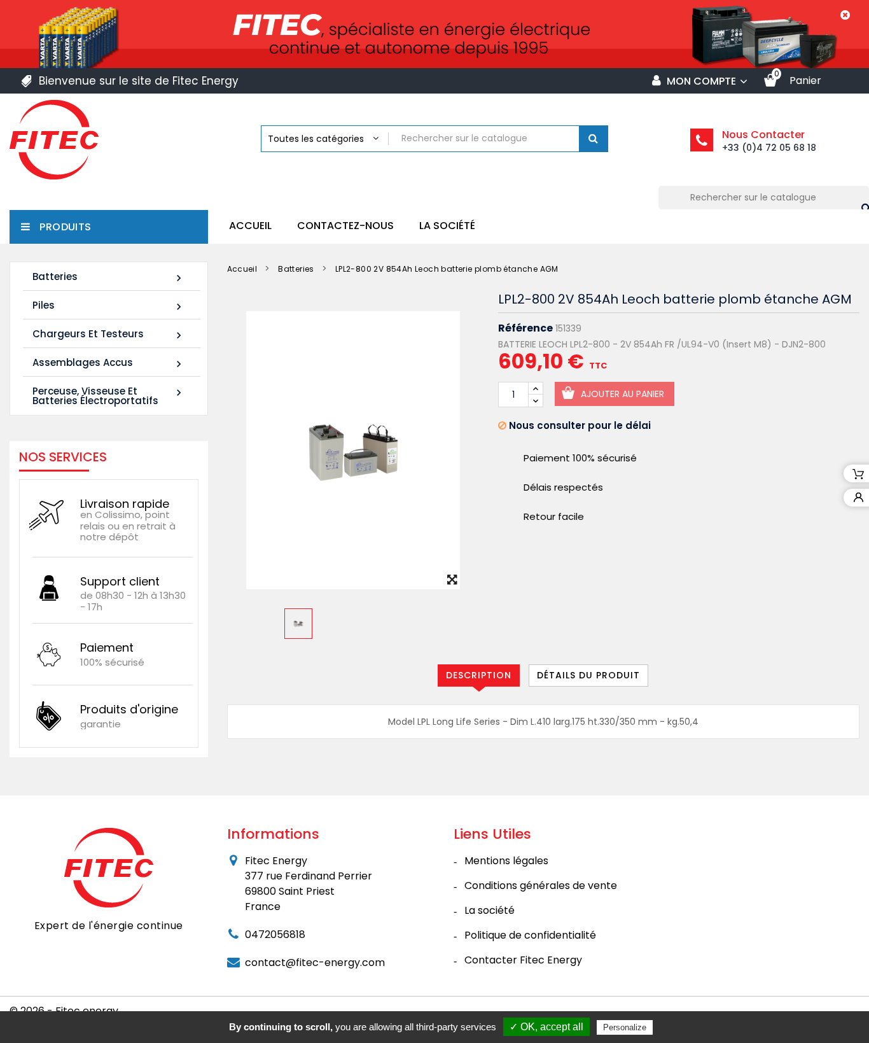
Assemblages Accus (108, 363)
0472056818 (275, 934)
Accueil (250, 225)
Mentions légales (506, 860)
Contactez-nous (345, 225)
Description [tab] (478, 675)
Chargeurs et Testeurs (108, 334)
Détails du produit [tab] (588, 675)
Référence (525, 328)
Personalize (624, 1027)
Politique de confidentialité (530, 935)
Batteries (108, 277)
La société (447, 225)
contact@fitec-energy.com (315, 962)
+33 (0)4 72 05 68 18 (769, 147)
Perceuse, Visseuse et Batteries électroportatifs (108, 395)
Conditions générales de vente (540, 885)
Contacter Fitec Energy (523, 960)
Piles (108, 305)
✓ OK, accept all (546, 1026)
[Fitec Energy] (108, 867)
